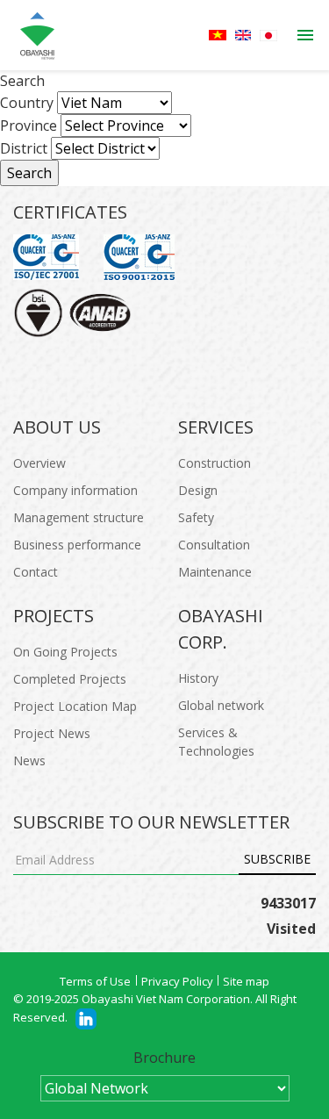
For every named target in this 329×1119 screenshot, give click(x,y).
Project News (51, 733)
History (198, 678)
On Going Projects (65, 651)
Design (198, 490)
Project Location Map (75, 706)
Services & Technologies (216, 741)
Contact (35, 571)
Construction (214, 463)
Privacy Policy (177, 981)
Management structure (78, 517)
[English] (243, 35)
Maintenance (215, 571)
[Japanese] (268, 35)
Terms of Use (95, 981)
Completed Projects (69, 679)
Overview (39, 463)
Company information (75, 490)
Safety (196, 517)
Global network (221, 705)
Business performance (77, 544)
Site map (246, 981)
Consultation (214, 544)
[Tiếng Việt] (217, 35)
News (29, 760)
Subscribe (277, 858)
